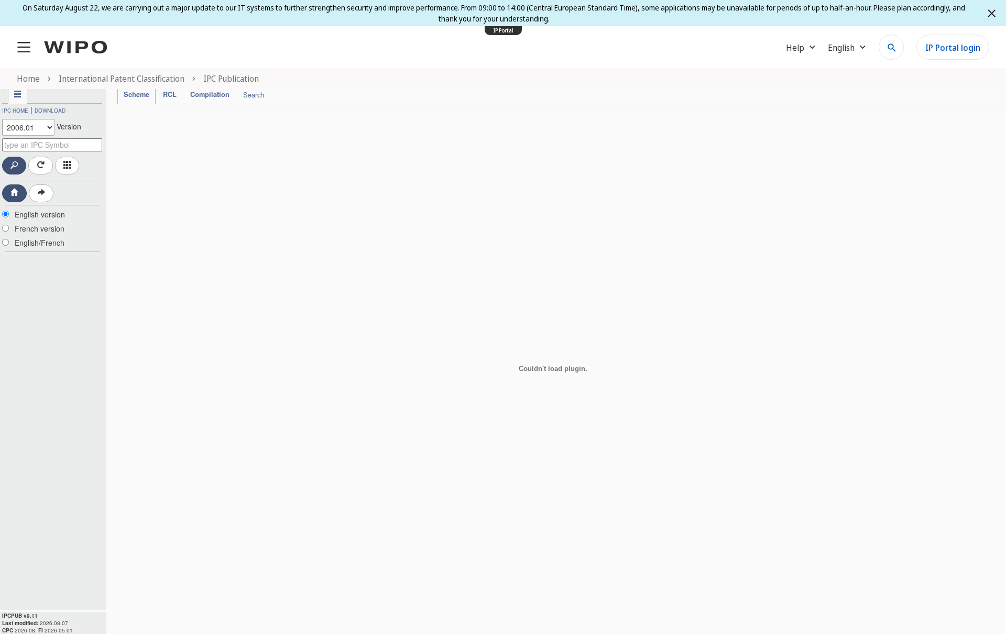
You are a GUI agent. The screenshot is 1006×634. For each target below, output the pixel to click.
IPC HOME (15, 110)
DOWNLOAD (50, 110)
